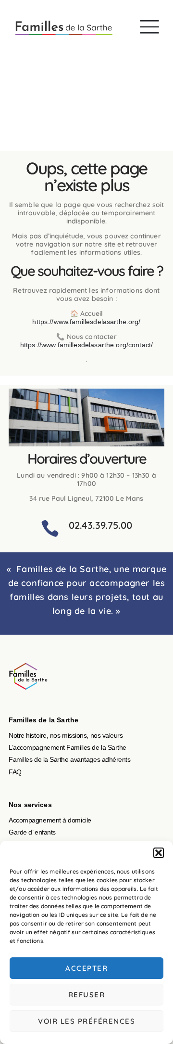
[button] (158, 853)
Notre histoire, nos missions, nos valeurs (66, 735)
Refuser (86, 994)
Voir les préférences (86, 1021)
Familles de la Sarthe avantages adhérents (70, 759)
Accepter (86, 968)
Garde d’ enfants (32, 832)
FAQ (15, 772)
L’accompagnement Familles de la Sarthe (67, 747)
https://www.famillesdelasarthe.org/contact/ (86, 345)
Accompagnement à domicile (50, 820)
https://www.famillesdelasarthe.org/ (86, 322)
